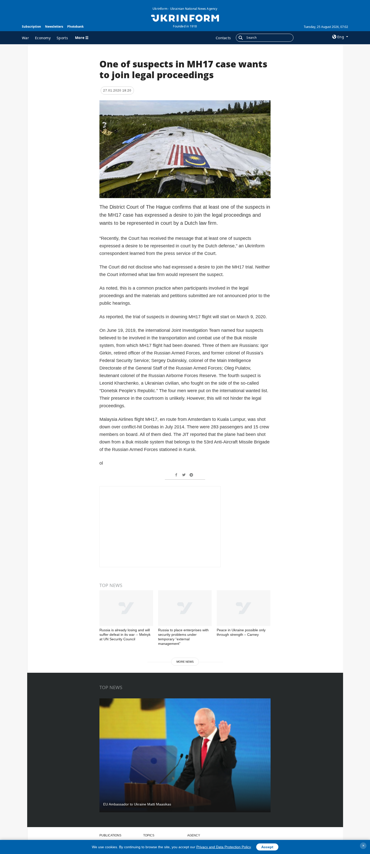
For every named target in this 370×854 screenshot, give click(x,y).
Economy (43, 37)
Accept (267, 847)
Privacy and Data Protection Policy (223, 847)
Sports (62, 37)
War (25, 37)
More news (185, 661)
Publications (110, 835)
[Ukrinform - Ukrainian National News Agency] (185, 17)
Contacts (223, 37)
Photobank (75, 26)
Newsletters (54, 26)
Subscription (31, 26)
